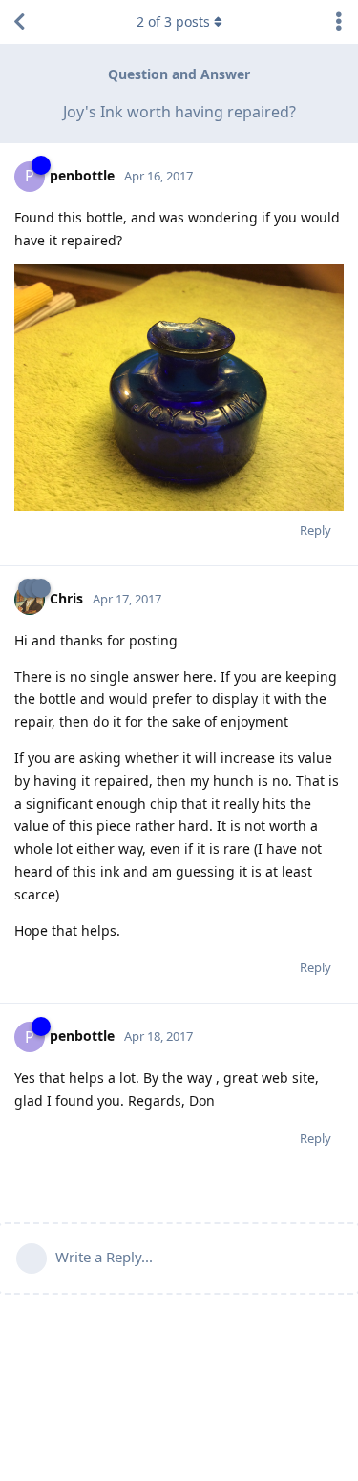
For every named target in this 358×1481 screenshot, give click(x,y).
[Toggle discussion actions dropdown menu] (339, 22)
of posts (173, 21)
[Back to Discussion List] (19, 22)
